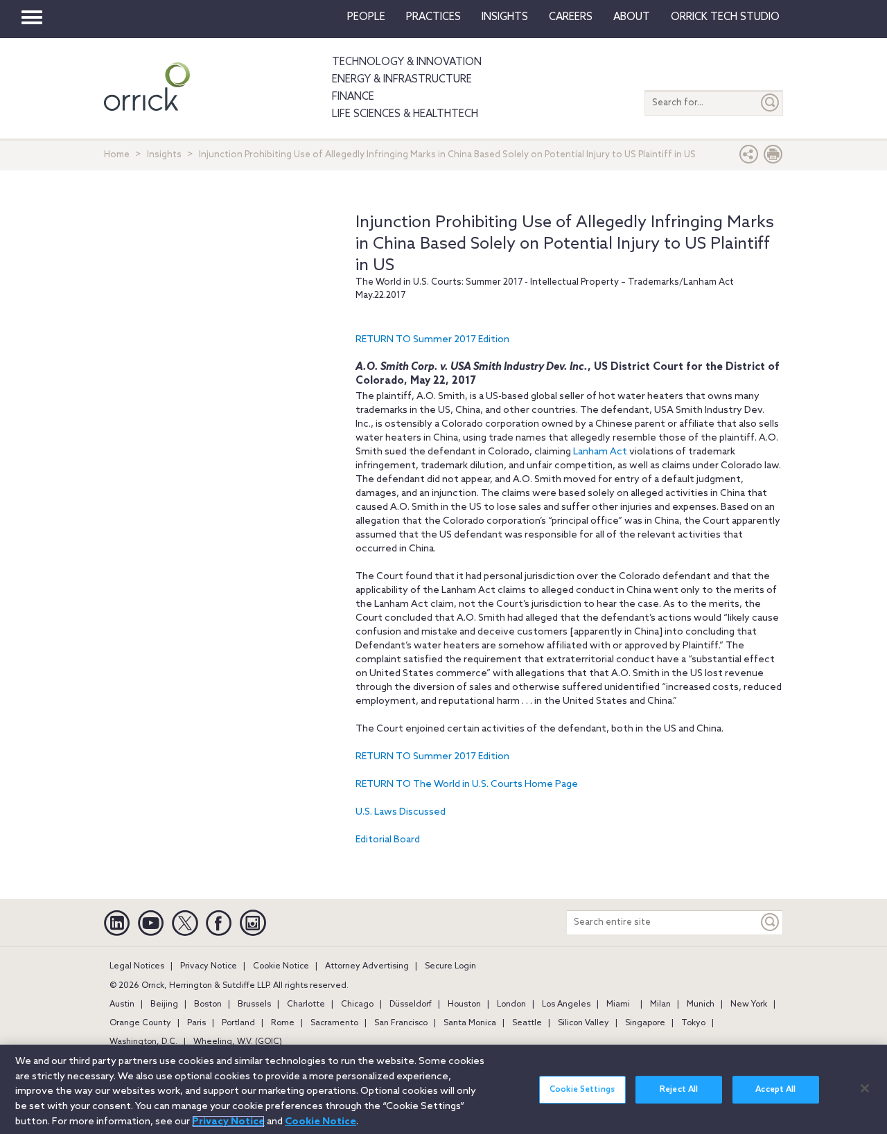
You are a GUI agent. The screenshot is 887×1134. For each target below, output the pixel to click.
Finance (353, 97)
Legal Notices (136, 966)
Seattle (527, 1023)
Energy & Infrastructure (402, 79)
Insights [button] (505, 17)
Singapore (645, 1023)
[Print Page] (773, 157)
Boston (208, 1004)
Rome (283, 1023)
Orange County (140, 1023)
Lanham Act (600, 452)
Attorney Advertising (367, 966)
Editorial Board (387, 840)
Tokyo (693, 1023)
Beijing (164, 1004)
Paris (196, 1023)
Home (117, 155)
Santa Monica (470, 1023)
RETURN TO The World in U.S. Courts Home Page (466, 784)
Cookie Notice (281, 966)
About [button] (631, 17)
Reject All (679, 1090)
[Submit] (770, 103)
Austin (121, 1004)
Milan (660, 1004)
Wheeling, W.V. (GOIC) (237, 1042)
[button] (749, 157)
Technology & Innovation (407, 62)
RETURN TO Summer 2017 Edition (432, 340)
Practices (433, 17)
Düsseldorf (410, 1004)
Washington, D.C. (143, 1042)
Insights (164, 155)
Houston (464, 1004)
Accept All (775, 1090)
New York (748, 1004)
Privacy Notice (208, 966)
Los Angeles (566, 1004)
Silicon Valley (583, 1023)
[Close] (865, 1088)
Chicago (357, 1004)
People (366, 17)
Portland (238, 1023)
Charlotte (306, 1004)
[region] (443, 1089)
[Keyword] (770, 922)
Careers (570, 17)
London (511, 1004)
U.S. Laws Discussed (400, 812)
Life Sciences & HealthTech (405, 114)
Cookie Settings (582, 1090)
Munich (700, 1004)
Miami (618, 1004)
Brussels (254, 1004)
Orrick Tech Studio (725, 17)
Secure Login (450, 966)
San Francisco (401, 1023)
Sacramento (334, 1023)
